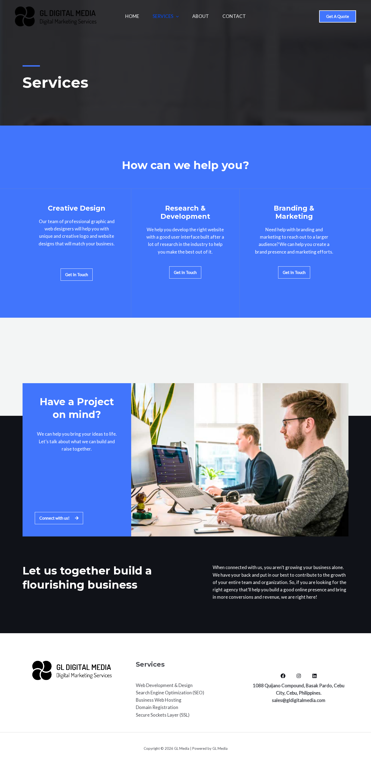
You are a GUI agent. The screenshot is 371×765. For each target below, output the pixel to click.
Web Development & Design (164, 685)
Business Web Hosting (158, 700)
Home (132, 16)
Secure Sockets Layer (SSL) (163, 715)
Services (163, 16)
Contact (234, 16)
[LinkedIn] (314, 675)
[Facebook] (283, 675)
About (200, 16)
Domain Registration (157, 707)
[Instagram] (298, 675)
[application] (176, 16)
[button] (337, 16)
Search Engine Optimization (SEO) (170, 692)
